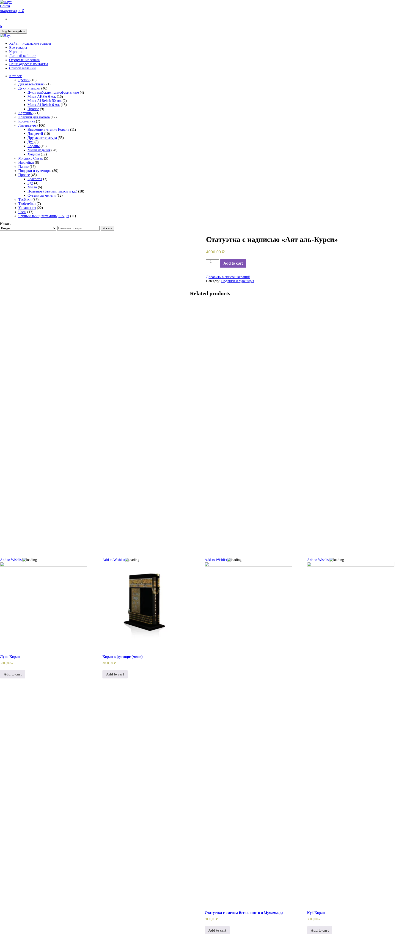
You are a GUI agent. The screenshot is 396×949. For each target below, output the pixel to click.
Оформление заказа (24, 60)
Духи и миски (29, 88)
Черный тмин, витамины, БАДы (43, 216)
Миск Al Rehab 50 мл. (45, 101)
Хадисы (34, 154)
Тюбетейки (27, 204)
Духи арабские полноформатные (53, 92)
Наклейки (26, 162)
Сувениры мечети (42, 195)
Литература (27, 125)
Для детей (35, 134)
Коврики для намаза (34, 117)
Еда (30, 183)
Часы (22, 212)
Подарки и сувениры (34, 171)
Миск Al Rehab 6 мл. (44, 105)
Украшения (27, 208)
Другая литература (42, 138)
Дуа (30, 142)
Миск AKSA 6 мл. (42, 96)
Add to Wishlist (11, 560)
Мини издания (39, 150)
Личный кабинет (22, 56)
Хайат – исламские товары (30, 43)
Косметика (26, 121)
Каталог (15, 76)
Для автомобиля (31, 84)
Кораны (34, 146)
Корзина (15, 52)
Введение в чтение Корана (48, 129)
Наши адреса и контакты (28, 64)
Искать (107, 228)
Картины (25, 113)
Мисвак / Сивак (30, 158)
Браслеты (35, 179)
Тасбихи (25, 199)
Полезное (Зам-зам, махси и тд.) (52, 191)
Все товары (18, 47)
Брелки (24, 80)
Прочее (33, 109)
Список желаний (22, 68)
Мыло (32, 187)
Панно (23, 166)
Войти (5, 6)
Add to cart (233, 263)
